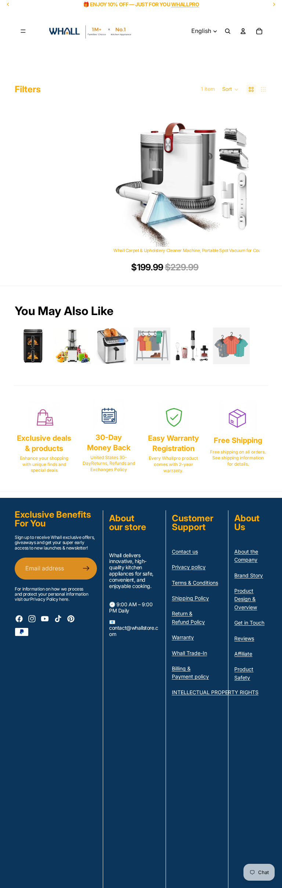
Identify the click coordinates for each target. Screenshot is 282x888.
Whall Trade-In (189, 653)
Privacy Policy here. (49, 599)
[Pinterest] (70, 618)
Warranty (183, 637)
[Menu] (23, 31)
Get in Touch (249, 622)
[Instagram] (32, 618)
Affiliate (243, 654)
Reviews (244, 638)
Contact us (185, 551)
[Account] (243, 31)
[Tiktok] (58, 618)
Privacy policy (189, 567)
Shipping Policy (190, 598)
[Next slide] (242, 177)
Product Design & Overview (245, 599)
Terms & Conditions (195, 583)
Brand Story (248, 575)
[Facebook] (19, 618)
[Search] (228, 31)
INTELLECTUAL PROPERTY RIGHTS (215, 692)
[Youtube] (44, 618)
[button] (230, 89)
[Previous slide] (124, 177)
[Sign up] (86, 568)
